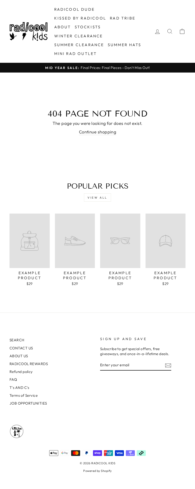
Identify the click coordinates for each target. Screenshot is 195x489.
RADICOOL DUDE (74, 9)
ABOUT (62, 26)
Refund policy (21, 371)
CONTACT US (21, 348)
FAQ (13, 379)
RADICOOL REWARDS (29, 364)
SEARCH (17, 340)
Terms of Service (24, 395)
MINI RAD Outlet (75, 53)
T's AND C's (19, 387)
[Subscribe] (168, 365)
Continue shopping (97, 132)
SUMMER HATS (124, 44)
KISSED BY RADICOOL (80, 18)
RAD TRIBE (122, 18)
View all (97, 197)
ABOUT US (19, 356)
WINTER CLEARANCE (78, 36)
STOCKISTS (88, 26)
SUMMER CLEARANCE (79, 44)
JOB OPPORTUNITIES (28, 403)
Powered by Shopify (97, 471)
